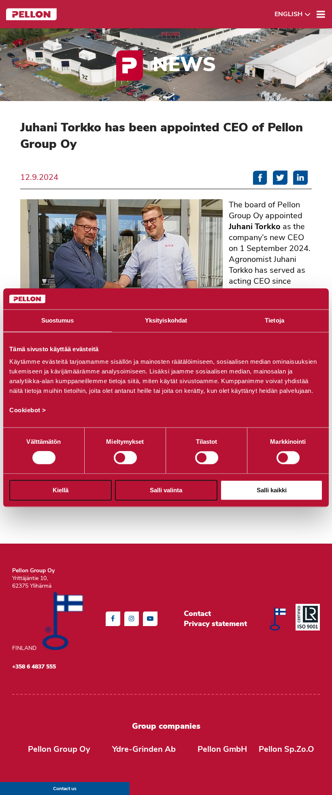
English (288, 14)
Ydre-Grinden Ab (144, 749)
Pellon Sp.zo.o (286, 749)
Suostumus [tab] (57, 320)
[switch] (125, 457)
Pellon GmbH (222, 749)
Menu (321, 14)
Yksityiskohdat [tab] (166, 320)
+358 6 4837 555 (34, 667)
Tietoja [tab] (274, 320)
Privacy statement (215, 623)
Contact (197, 613)
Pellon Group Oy (59, 749)
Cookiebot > (27, 410)
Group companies (166, 726)
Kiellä (60, 490)
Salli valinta (166, 490)
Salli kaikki (272, 490)
